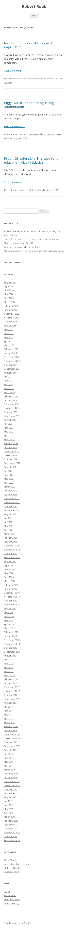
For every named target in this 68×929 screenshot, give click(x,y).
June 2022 (9, 474)
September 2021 (12, 510)
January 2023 (10, 447)
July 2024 (8, 376)
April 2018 (9, 671)
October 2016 (10, 742)
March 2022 (9, 486)
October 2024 (10, 364)
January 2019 (10, 636)
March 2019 (9, 628)
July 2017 (8, 706)
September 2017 (12, 698)
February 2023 (11, 443)
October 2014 (10, 836)
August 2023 (10, 419)
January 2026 (10, 309)
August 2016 (10, 750)
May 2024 (8, 384)
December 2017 (11, 687)
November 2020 (12, 549)
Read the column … (14, 70)
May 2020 (8, 573)
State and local (36, 189)
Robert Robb (34, 6)
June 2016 (9, 757)
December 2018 (11, 639)
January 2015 (10, 824)
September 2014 (12, 840)
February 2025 (11, 349)
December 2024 (11, 357)
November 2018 (12, 643)
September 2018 (12, 651)
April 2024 (9, 388)
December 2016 (11, 734)
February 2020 (11, 584)
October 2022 (10, 459)
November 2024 (12, 360)
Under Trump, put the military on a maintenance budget (31, 239)
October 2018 (10, 647)
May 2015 (8, 808)
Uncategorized (11, 871)
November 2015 (12, 785)
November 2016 (12, 738)
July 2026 (8, 286)
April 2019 (9, 624)
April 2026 (9, 298)
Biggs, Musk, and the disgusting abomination (29, 105)
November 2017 (12, 691)
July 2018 (8, 659)
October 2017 (10, 695)
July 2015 (8, 801)
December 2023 (11, 404)
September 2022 (12, 463)
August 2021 (10, 514)
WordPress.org (11, 903)
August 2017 (10, 702)
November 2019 (12, 596)
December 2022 (11, 451)
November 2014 (12, 832)
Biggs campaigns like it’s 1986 (18, 243)
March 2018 (9, 675)
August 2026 (10, 282)
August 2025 (10, 325)
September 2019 (12, 604)
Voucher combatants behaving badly (22, 246)
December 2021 (11, 498)
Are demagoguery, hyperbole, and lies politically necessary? (34, 250)
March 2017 (9, 722)
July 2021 (8, 518)
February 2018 (11, 679)
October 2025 (10, 321)
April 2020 (9, 577)
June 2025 (9, 333)
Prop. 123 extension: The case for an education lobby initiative (32, 160)
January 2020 (10, 588)
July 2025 (8, 329)
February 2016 (11, 773)
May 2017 (8, 714)
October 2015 (10, 789)
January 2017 (10, 730)
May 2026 (8, 294)
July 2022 (8, 470)
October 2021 (10, 506)
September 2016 (12, 746)
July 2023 (8, 423)
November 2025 (12, 317)
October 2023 (10, 412)
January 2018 (10, 683)
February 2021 (11, 537)
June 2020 (9, 569)
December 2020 (11, 545)
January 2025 (10, 353)
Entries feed (10, 895)
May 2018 (8, 667)
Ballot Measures (12, 860)
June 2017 (9, 710)
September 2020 (12, 557)
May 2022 (8, 478)
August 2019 (10, 608)
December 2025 (11, 313)
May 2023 (8, 431)
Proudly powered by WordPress (19, 923)
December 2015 (11, 781)
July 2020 (8, 565)
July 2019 (8, 612)
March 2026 (9, 301)
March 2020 (9, 581)
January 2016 (10, 777)
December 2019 (11, 592)
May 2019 (8, 620)
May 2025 (8, 337)
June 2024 (9, 380)
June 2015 (9, 805)
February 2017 (11, 726)
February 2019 (11, 632)
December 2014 (11, 828)
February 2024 (11, 396)
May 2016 (8, 761)
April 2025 (9, 341)
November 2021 (12, 502)
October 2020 (10, 553)
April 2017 (9, 718)
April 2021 (9, 529)
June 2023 (9, 427)
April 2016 (9, 765)
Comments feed (12, 899)
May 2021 (8, 526)
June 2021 (9, 522)
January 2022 (10, 494)
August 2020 (10, 561)
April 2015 (9, 812)
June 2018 (9, 663)
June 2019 (9, 616)
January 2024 (10, 400)
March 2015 (9, 816)
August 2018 (10, 655)
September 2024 (12, 368)
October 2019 (10, 600)
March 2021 (9, 533)
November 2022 (12, 455)
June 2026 (9, 290)
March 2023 (9, 439)
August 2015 (10, 797)
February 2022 (11, 490)
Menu (34, 15)
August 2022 (10, 467)
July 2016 (8, 753)
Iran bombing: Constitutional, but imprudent (30, 45)
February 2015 (11, 820)
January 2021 (10, 541)
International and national (42, 78)
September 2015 (12, 793)
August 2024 (10, 372)
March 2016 (9, 769)
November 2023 (12, 408)
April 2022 (9, 482)
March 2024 (9, 392)
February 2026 (11, 305)
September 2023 (12, 415)
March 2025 (9, 345)
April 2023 (9, 435)
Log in (7, 891)
